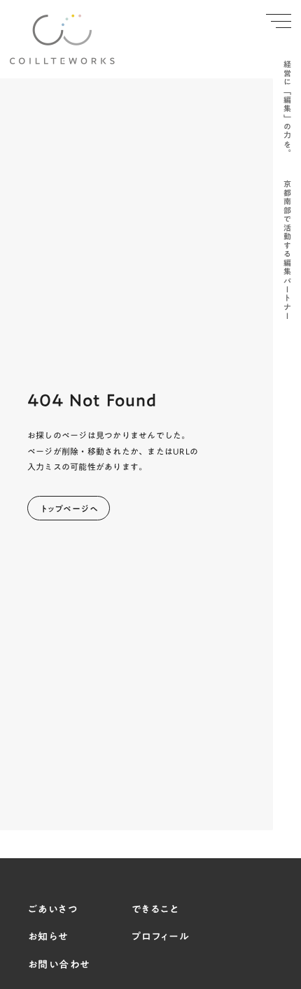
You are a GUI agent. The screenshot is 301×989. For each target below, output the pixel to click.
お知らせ (48, 937)
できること (155, 910)
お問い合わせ (59, 965)
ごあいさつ (53, 910)
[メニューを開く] (278, 21)
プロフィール (160, 937)
